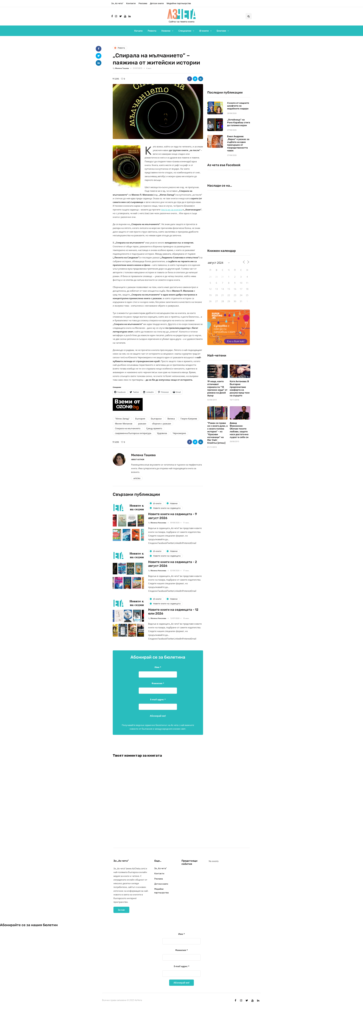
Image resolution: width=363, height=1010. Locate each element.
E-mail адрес (158, 699)
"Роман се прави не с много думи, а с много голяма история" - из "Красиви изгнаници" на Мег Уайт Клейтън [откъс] (217, 433)
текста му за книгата (171, 209)
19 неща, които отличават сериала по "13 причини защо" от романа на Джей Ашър (217, 388)
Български (156, 418)
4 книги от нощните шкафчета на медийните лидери (238, 106)
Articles (136, 478)
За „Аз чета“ (117, 3)
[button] (158, 111)
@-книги (204, 30)
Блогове (221, 30)
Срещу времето (154, 428)
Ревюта (152, 30)
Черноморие (179, 433)
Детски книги (157, 3)
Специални (184, 30)
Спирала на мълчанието (127, 428)
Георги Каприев (189, 418)
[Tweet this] (195, 78)
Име (158, 667)
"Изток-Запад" (122, 418)
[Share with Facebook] (189, 78)
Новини (165, 30)
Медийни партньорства (179, 3)
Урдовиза (162, 433)
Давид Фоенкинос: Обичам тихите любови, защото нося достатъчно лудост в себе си (239, 430)
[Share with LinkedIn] (200, 78)
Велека (171, 418)
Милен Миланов (123, 423)
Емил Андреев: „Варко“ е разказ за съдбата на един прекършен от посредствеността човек (238, 143)
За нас (121, 909)
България (140, 418)
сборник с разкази (161, 423)
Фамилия (158, 683)
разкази (142, 423)
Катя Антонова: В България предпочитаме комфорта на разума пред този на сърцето (240, 388)
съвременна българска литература (133, 433)
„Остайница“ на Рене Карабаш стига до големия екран (238, 122)
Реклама (143, 3)
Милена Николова (158, 522)
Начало (138, 30)
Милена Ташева (122, 68)
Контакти (131, 3)
